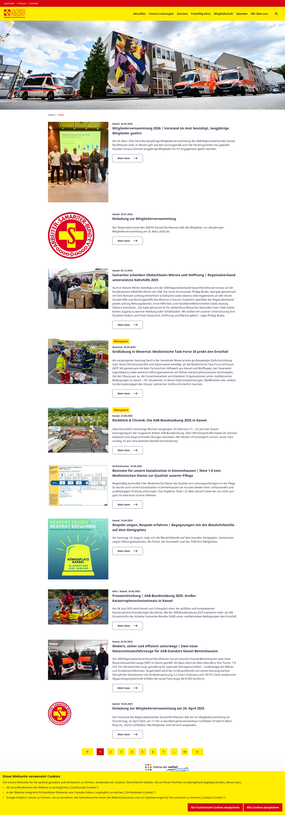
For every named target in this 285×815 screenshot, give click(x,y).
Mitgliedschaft (223, 14)
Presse (22, 3)
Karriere (182, 14)
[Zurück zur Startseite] (14, 13)
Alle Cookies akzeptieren (263, 807)
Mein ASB (275, 3)
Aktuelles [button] (139, 14)
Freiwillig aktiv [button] (201, 14)
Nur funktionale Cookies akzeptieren (215, 807)
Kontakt (34, 3)
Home (51, 114)
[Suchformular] (276, 14)
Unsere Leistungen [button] (161, 14)
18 (184, 752)
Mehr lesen (124, 158)
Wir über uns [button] (259, 14)
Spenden (242, 14)
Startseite (9, 3)
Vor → (197, 752)
